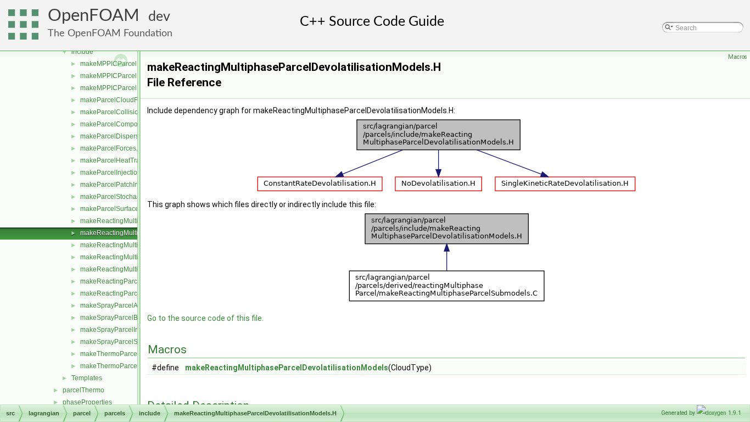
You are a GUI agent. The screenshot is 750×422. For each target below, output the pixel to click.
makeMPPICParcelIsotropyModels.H (134, 76)
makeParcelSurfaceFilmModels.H (130, 209)
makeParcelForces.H (111, 148)
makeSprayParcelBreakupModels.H (133, 317)
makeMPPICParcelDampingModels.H (136, 64)
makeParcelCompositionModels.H (131, 124)
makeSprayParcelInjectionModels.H (133, 330)
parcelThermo (83, 390)
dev (159, 17)
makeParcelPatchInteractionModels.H (136, 184)
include (82, 51)
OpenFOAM (93, 15)
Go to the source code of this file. (205, 318)
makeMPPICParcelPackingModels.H (134, 88)
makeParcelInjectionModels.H (125, 172)
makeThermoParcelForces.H (123, 354)
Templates (86, 378)
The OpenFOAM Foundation (110, 33)
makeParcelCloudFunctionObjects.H (134, 100)
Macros (737, 56)
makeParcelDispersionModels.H (128, 136)
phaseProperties (87, 402)
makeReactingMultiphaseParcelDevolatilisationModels (286, 367)
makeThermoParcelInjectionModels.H (136, 366)
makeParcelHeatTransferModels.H (131, 160)
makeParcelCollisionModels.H (125, 112)
